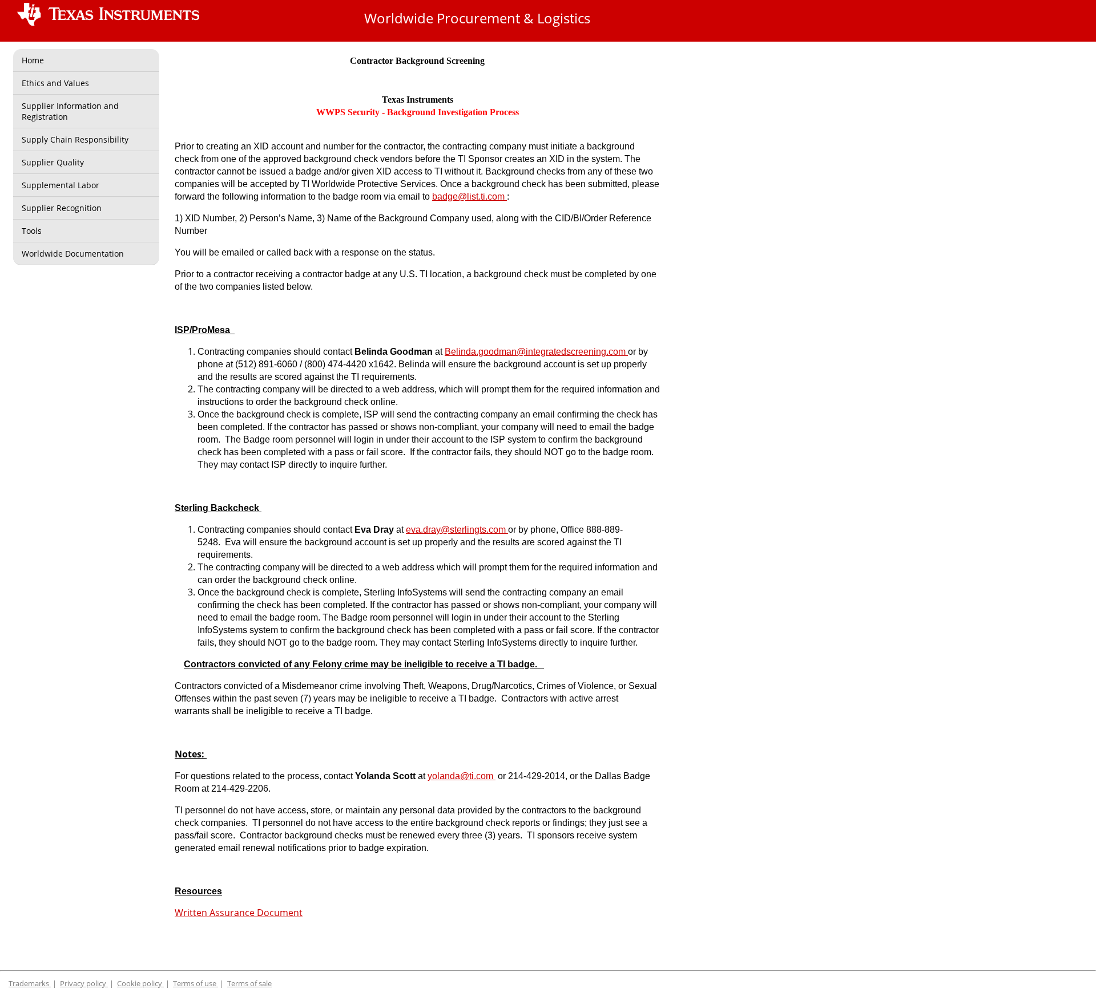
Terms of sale (249, 983)
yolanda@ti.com (461, 776)
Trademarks (30, 983)
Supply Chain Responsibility (75, 139)
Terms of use (195, 983)
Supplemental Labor (60, 185)
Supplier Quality (53, 162)
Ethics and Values (55, 83)
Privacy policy (84, 983)
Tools (32, 230)
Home (33, 60)
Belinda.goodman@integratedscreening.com (536, 351)
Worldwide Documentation (73, 253)
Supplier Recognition (62, 207)
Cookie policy (140, 983)
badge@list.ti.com (469, 196)
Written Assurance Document (239, 912)
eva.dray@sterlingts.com (457, 529)
